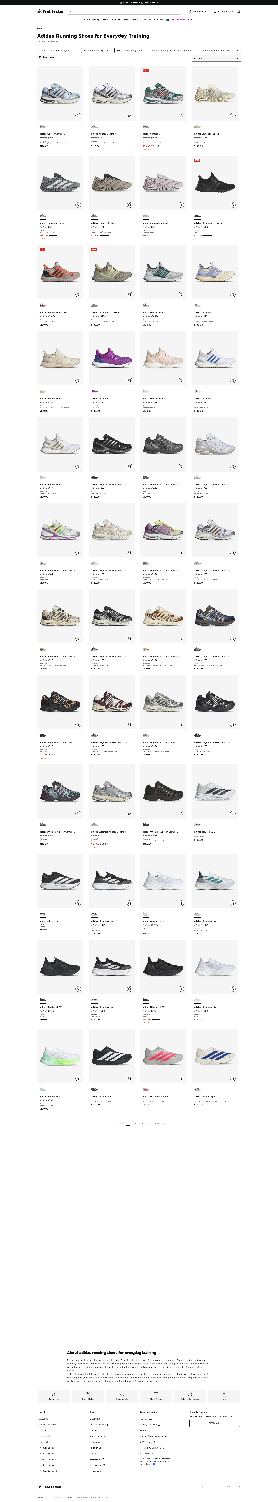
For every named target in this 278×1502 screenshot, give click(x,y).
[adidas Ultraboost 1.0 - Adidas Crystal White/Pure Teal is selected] (146, 305)
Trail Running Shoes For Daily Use (217, 50)
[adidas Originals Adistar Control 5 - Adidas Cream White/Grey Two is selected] (94, 824)
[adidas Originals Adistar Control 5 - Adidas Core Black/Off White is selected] (197, 735)
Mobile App (95, 1442)
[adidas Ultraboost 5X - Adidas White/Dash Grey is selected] (43, 1089)
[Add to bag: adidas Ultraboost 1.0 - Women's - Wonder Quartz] (181, 380)
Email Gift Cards (97, 1419)
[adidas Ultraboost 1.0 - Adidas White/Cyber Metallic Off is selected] (43, 477)
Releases (146, 19)
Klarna (93, 1453)
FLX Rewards (178, 19)
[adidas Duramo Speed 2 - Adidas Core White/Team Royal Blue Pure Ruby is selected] (197, 1089)
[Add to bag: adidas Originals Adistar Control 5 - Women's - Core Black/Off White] (233, 724)
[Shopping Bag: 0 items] (238, 11)
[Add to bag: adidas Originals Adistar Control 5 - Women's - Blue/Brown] (78, 813)
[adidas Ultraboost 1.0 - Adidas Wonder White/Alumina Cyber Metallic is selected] (43, 391)
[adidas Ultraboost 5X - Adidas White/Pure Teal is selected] (197, 914)
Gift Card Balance (98, 1424)
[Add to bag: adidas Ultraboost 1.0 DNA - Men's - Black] (233, 205)
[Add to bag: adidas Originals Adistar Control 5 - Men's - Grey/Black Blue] (181, 466)
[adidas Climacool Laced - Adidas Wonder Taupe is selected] (146, 216)
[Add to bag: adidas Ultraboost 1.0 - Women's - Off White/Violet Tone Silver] (233, 294)
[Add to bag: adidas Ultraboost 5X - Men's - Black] (78, 989)
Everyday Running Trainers (131, 50)
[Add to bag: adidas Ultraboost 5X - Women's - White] (233, 989)
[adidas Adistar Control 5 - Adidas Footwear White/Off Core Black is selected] (94, 126)
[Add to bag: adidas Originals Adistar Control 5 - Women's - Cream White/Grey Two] (129, 813)
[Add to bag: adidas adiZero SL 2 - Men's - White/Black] (78, 903)
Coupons (94, 1430)
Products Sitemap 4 (48, 1465)
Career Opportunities (48, 1424)
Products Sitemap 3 (48, 1459)
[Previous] (8, 2)
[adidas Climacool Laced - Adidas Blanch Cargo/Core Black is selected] (94, 216)
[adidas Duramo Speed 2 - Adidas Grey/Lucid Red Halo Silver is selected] (146, 1089)
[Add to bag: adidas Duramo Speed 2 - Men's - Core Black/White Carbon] (129, 1078)
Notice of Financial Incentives (153, 1436)
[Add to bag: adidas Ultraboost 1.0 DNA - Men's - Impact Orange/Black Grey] (78, 294)
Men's (105, 19)
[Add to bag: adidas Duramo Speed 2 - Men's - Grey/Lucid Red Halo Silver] (181, 1078)
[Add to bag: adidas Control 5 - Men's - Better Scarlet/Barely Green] (181, 115)
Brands (135, 19)
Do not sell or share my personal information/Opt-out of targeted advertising (155, 1461)
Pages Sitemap (46, 1442)
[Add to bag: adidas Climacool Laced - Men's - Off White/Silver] (233, 115)
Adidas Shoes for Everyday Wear (59, 50)
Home (39, 28)
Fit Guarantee (96, 1471)
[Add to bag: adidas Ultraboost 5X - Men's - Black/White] (129, 903)
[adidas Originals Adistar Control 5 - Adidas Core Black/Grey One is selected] (94, 649)
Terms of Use (146, 1419)
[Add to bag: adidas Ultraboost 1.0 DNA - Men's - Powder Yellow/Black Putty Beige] (129, 294)
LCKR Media (44, 1436)
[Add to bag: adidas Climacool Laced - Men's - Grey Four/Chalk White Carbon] (78, 205)
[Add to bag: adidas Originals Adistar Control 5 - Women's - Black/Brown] (78, 724)
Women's (115, 19)
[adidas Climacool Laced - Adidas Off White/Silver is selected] (197, 126)
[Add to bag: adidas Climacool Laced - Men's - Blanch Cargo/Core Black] (129, 205)
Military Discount (97, 1436)
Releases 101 (95, 1459)
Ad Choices (145, 1453)
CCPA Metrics (146, 1442)
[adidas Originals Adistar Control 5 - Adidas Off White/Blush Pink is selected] (94, 563)
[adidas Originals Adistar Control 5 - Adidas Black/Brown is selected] (43, 735)
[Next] (269, 2)
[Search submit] (177, 11)
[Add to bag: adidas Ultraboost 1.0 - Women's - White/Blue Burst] (233, 380)
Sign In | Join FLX (225, 11)
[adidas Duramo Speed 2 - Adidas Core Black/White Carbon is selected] (94, 1089)
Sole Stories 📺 (161, 19)
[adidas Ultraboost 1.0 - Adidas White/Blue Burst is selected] (197, 391)
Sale (190, 19)
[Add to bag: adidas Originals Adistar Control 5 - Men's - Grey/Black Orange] (129, 466)
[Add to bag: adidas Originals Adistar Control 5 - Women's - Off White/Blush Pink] (129, 552)
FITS (142, 1430)
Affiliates (43, 1430)
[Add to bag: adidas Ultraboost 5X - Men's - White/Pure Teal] (233, 903)
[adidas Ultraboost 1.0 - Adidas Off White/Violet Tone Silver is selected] (197, 305)
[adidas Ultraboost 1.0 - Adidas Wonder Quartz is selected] (146, 391)
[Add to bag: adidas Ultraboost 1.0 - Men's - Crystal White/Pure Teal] (181, 294)
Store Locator (96, 1465)
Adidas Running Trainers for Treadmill (172, 50)
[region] (139, 2)
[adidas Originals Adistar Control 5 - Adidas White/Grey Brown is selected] (197, 477)
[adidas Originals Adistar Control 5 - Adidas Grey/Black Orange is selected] (94, 477)
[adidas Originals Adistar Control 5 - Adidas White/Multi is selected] (43, 563)
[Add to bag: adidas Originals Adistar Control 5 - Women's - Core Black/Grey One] (129, 638)
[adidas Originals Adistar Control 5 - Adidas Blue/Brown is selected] (43, 824)
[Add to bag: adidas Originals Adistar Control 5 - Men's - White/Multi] (78, 552)
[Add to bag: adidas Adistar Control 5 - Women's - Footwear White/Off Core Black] (129, 115)
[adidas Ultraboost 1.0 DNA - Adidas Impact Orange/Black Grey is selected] (43, 305)
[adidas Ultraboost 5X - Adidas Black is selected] (43, 1000)
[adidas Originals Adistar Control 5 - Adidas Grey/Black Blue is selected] (146, 477)
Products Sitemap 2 (48, 1453)
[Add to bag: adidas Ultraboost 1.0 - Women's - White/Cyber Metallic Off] (78, 466)
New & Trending (91, 19)
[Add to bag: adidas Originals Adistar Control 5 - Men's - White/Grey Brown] (233, 466)
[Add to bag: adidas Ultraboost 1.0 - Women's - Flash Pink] (129, 380)
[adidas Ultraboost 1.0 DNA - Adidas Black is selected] (197, 216)
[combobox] (124, 11)
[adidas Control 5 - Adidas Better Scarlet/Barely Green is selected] (146, 126)
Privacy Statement (148, 1424)
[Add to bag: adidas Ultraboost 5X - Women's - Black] (181, 989)
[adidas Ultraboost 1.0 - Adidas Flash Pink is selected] (94, 391)
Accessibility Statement (150, 1447)
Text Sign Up (95, 1447)
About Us (43, 1419)
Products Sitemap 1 (48, 1447)
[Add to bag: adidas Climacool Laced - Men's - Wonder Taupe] (181, 205)
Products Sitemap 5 (48, 1471)
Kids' (126, 19)
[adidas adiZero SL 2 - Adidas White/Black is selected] (197, 824)
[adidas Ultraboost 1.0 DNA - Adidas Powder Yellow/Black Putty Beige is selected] (94, 305)
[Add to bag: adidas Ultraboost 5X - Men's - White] (181, 903)
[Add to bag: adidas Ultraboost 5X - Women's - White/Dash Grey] (78, 1078)
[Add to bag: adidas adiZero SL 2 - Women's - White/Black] (233, 813)
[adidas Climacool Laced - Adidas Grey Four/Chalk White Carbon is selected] (43, 216)
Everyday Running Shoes (97, 50)
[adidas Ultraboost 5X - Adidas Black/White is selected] (94, 914)
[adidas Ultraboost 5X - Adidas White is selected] (146, 914)
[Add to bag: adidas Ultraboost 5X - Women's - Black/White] (129, 989)
